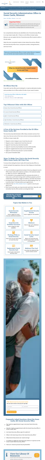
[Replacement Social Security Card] (13, 245)
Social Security (16, 1)
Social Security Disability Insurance (13, 223)
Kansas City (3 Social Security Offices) (13, 108)
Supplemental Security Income (31, 211)
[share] (39, 60)
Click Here (37, 455)
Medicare (22, 1)
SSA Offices (10, 4)
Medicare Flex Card (31, 248)
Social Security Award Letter (31, 235)
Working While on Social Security (14, 235)
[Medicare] (31, 220)
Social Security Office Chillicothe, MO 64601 (15, 94)
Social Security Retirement (13, 211)
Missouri (13, 18)
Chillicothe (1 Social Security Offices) (12, 123)
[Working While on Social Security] (13, 232)
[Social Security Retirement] (13, 208)
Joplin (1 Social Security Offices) (11, 116)
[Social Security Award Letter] (31, 232)
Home (5, 18)
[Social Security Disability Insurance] (13, 220)
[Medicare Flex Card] (31, 245)
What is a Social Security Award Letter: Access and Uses (20, 60)
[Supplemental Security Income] (31, 208)
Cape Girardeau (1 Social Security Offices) (14, 119)
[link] (5, 60)
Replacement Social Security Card (13, 249)
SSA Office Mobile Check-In (20, 184)
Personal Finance (27, 2)
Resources (32, 1)
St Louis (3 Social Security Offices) (12, 112)
